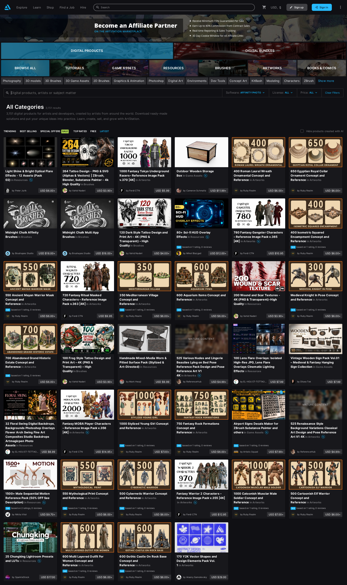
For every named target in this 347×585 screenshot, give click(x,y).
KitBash (257, 81)
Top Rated (80, 131)
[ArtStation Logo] (7, 7)
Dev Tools (218, 81)
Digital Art (175, 81)
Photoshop (156, 81)
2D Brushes (101, 81)
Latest (104, 131)
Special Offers (54, 131)
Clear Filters (332, 92)
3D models (33, 81)
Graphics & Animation (129, 81)
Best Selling (28, 131)
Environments (197, 81)
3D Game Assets (77, 81)
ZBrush (309, 81)
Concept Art (238, 81)
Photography (12, 81)
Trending (10, 131)
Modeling (273, 81)
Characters (291, 81)
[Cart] (264, 7)
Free (93, 131)
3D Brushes (53, 81)
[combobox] (174, 7)
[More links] (340, 7)
